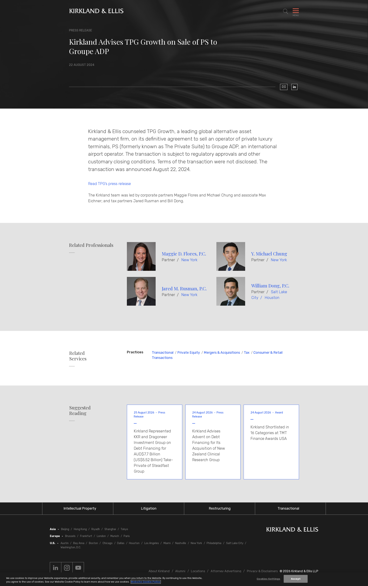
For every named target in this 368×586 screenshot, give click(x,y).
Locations (198, 571)
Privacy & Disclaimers (262, 571)
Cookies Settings (268, 578)
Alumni (180, 571)
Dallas (120, 543)
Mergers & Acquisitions (222, 352)
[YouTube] (78, 568)
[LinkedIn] (294, 87)
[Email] (284, 87)
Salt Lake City (234, 543)
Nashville (180, 543)
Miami (167, 543)
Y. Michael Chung (269, 253)
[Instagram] (67, 568)
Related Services (77, 356)
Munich (114, 536)
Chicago (108, 543)
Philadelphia (214, 543)
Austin (65, 543)
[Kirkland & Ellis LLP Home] (292, 530)
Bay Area (78, 543)
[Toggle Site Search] (285, 11)
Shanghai (110, 529)
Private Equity (188, 352)
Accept (296, 578)
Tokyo (124, 529)
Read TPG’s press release (109, 183)
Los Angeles (151, 543)
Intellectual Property (79, 508)
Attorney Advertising (226, 571)
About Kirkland (159, 571)
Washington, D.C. (71, 547)
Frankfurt (86, 536)
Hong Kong (80, 529)
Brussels (70, 536)
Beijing (65, 529)
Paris (127, 536)
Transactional (162, 352)
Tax (247, 352)
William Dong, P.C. (270, 285)
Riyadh (95, 529)
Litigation (148, 508)
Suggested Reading (80, 410)
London (101, 536)
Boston (93, 543)
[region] (184, 579)
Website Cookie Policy (145, 581)
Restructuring (220, 508)
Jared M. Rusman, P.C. (184, 288)
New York (189, 260)
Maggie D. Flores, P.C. (184, 253)
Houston (272, 297)
